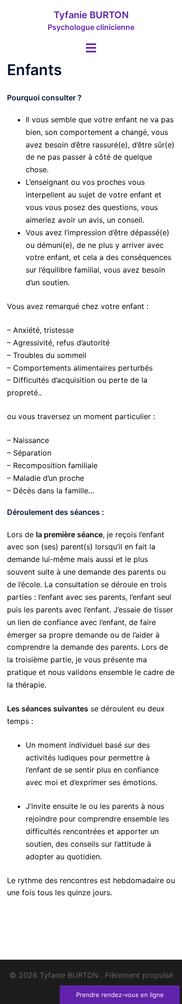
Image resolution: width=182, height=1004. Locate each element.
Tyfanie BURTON (91, 15)
